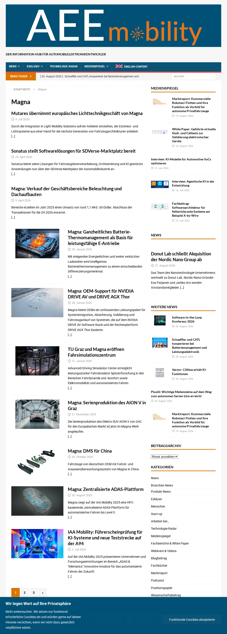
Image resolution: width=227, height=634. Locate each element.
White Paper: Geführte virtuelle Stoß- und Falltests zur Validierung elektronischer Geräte (194, 135)
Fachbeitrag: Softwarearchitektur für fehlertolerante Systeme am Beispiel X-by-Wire (191, 210)
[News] (37, 462)
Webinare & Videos (163, 551)
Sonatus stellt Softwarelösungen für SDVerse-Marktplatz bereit (73, 151)
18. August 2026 (184, 146)
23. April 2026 (23, 157)
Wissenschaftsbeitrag (166, 595)
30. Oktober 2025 (82, 457)
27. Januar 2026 (82, 361)
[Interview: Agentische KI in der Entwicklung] (160, 184)
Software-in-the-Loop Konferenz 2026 (187, 319)
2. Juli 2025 (79, 549)
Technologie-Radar (64, 66)
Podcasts (157, 580)
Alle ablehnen (145, 619)
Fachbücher (159, 565)
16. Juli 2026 (183, 190)
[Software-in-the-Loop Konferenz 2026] (160, 320)
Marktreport (159, 573)
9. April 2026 (23, 200)
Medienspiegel (94, 66)
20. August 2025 (82, 495)
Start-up (156, 514)
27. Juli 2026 (161, 168)
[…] (13, 136)
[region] (113, 615)
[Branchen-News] (37, 302)
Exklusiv (33, 66)
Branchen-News (162, 485)
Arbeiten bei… (160, 521)
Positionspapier (161, 588)
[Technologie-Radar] (37, 243)
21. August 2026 (165, 265)
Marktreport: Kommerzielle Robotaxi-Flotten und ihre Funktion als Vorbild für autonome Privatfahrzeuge (191, 105)
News (12, 66)
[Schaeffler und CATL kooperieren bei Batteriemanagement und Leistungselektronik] (160, 343)
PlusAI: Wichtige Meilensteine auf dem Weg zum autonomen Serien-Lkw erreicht (181, 394)
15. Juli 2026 (183, 220)
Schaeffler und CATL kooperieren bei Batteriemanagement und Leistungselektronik (189, 346)
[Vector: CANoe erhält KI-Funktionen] (160, 373)
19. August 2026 (184, 116)
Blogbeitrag (159, 558)
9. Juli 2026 (22, 119)
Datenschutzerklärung (47, 627)
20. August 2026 (184, 326)
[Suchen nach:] (193, 76)
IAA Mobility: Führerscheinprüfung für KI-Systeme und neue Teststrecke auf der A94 (105, 537)
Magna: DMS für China (90, 450)
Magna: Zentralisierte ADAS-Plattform (106, 489)
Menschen (158, 506)
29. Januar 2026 (82, 249)
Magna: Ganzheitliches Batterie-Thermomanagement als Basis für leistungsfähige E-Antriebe (100, 237)
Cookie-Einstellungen (107, 619)
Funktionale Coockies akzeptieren (192, 619)
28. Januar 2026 (82, 302)
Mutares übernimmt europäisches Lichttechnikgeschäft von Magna (77, 113)
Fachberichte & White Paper (170, 543)
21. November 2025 (84, 414)
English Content (135, 66)
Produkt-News (161, 491)
